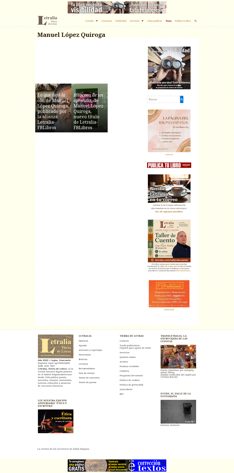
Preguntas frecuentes (131, 375)
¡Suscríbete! (126, 389)
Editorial (83, 341)
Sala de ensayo (87, 373)
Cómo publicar (154, 21)
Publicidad (120, 21)
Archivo (124, 361)
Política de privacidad (131, 384)
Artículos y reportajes (90, 350)
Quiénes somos (128, 357)
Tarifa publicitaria (135, 346)
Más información (183, 270)
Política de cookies (130, 380)
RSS (121, 394)
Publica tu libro (183, 21)
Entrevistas (85, 354)
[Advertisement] (89, 61)
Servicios (134, 21)
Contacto (124, 341)
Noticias (83, 359)
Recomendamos (87, 368)
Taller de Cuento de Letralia (171, 266)
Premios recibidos (129, 366)
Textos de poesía (87, 382)
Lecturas (83, 364)
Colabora (124, 371)
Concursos (106, 21)
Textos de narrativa (89, 377)
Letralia (89, 21)
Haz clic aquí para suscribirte (169, 211)
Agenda (83, 345)
